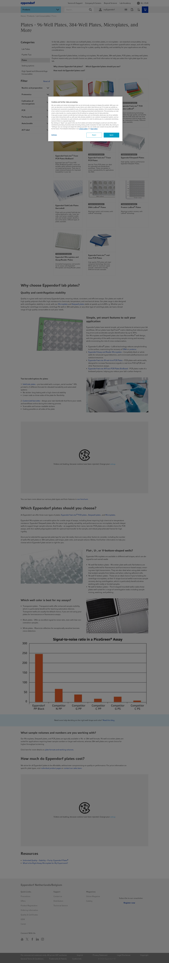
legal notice (94, 129)
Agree (111, 135)
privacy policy (83, 129)
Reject (94, 135)
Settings (54, 135)
